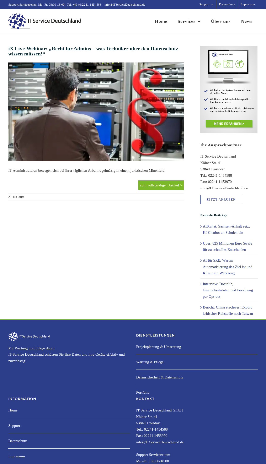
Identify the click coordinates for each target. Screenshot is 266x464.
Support (14, 426)
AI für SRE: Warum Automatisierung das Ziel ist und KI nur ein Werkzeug (227, 266)
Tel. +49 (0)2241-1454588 (84, 4)
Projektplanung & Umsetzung (158, 347)
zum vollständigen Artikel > (161, 185)
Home (12, 410)
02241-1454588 (156, 429)
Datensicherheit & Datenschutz (159, 377)
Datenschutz (17, 441)
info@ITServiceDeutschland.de (125, 4)
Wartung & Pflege (150, 362)
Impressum (16, 456)
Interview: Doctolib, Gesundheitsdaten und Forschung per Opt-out (228, 290)
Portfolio (142, 392)
